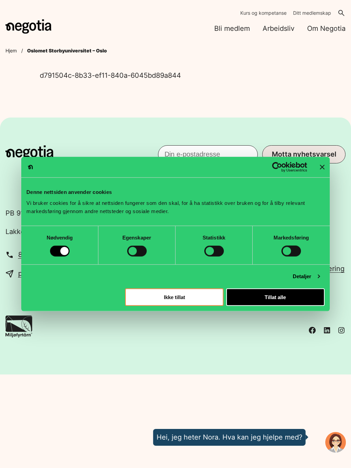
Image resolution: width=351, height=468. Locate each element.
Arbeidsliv (278, 28)
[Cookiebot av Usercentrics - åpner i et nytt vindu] (277, 167)
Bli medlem (232, 28)
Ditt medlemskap (312, 13)
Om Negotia (326, 28)
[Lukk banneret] (322, 167)
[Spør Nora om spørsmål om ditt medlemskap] (335, 442)
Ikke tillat (174, 297)
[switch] (137, 251)
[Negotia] (28, 26)
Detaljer (302, 276)
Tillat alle (275, 297)
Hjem (11, 50)
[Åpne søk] (341, 13)
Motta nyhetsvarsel (304, 154)
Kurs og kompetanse (263, 13)
